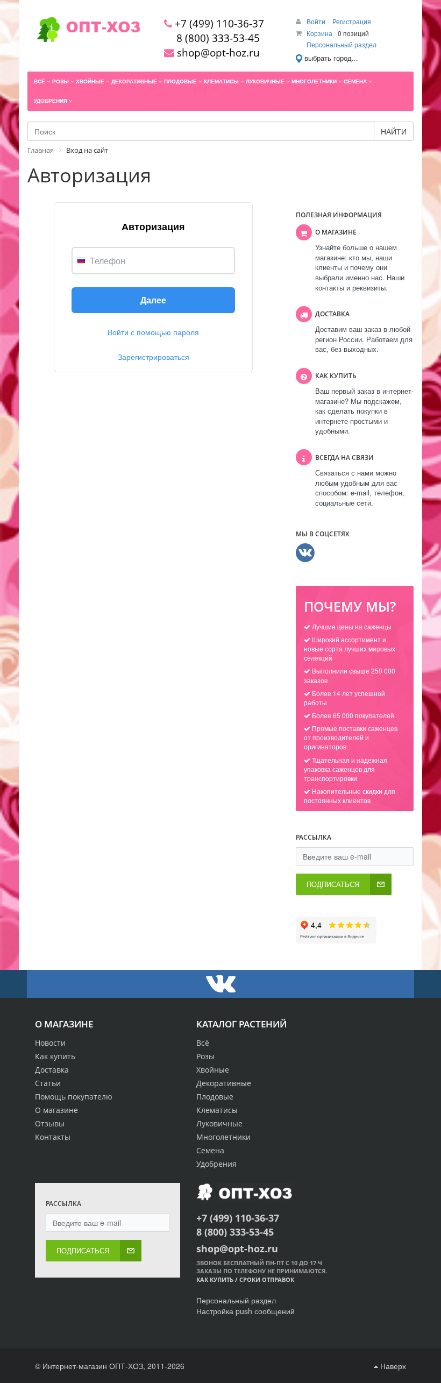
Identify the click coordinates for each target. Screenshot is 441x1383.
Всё (202, 1043)
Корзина (319, 33)
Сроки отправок (266, 1279)
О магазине (56, 1110)
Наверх (392, 1365)
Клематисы (217, 1110)
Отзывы (50, 1123)
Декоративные (223, 1083)
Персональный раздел (341, 44)
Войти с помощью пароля (153, 332)
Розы (205, 1056)
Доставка (52, 1070)
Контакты (52, 1137)
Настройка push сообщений (245, 1311)
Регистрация (351, 21)
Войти (317, 21)
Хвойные (212, 1070)
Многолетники (223, 1137)
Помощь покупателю (73, 1096)
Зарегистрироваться (153, 356)
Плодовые (214, 1096)
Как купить (55, 1056)
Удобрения (216, 1164)
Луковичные (219, 1123)
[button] (153, 300)
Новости (50, 1043)
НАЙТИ (394, 131)
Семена (210, 1150)
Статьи (48, 1083)
